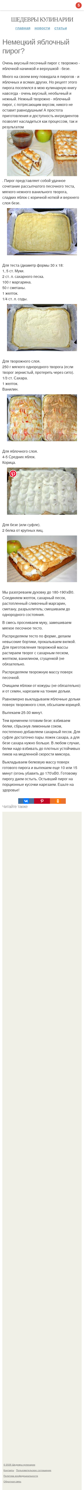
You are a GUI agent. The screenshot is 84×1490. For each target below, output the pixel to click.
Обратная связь (12, 1481)
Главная (22, 28)
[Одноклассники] (58, 801)
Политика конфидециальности (21, 1475)
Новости (42, 28)
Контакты (9, 1470)
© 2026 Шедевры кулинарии (19, 1464)
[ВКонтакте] (26, 801)
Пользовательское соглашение (33, 1470)
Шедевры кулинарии (42, 19)
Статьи (60, 28)
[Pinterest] (42, 801)
